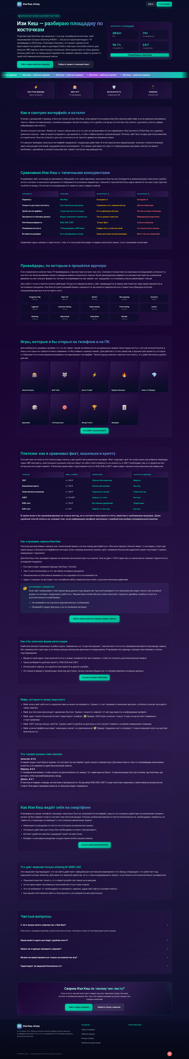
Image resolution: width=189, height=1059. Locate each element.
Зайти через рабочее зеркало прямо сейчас (94, 619)
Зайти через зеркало (79, 1007)
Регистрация (164, 4)
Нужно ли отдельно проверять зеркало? (41, 949)
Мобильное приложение (91, 1043)
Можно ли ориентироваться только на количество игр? (49, 957)
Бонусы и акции (88, 1038)
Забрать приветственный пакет (74, 64)
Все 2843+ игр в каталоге (94, 431)
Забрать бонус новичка (109, 1007)
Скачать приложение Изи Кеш (94, 845)
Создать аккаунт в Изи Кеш (94, 677)
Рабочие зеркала (88, 1034)
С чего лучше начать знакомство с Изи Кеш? (43, 925)
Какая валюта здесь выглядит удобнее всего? (44, 940)
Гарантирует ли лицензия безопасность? (41, 966)
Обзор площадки (88, 1030)
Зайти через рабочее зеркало (35, 64)
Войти (150, 4)
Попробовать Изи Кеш (140, 55)
